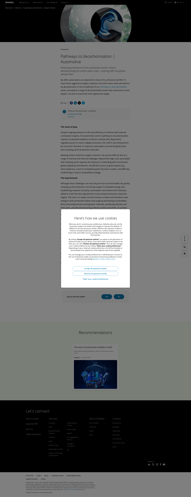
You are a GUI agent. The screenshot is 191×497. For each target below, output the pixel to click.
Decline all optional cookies (95, 274)
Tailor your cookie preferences (95, 279)
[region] (95, 248)
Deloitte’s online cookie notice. (104, 259)
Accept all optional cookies (95, 268)
